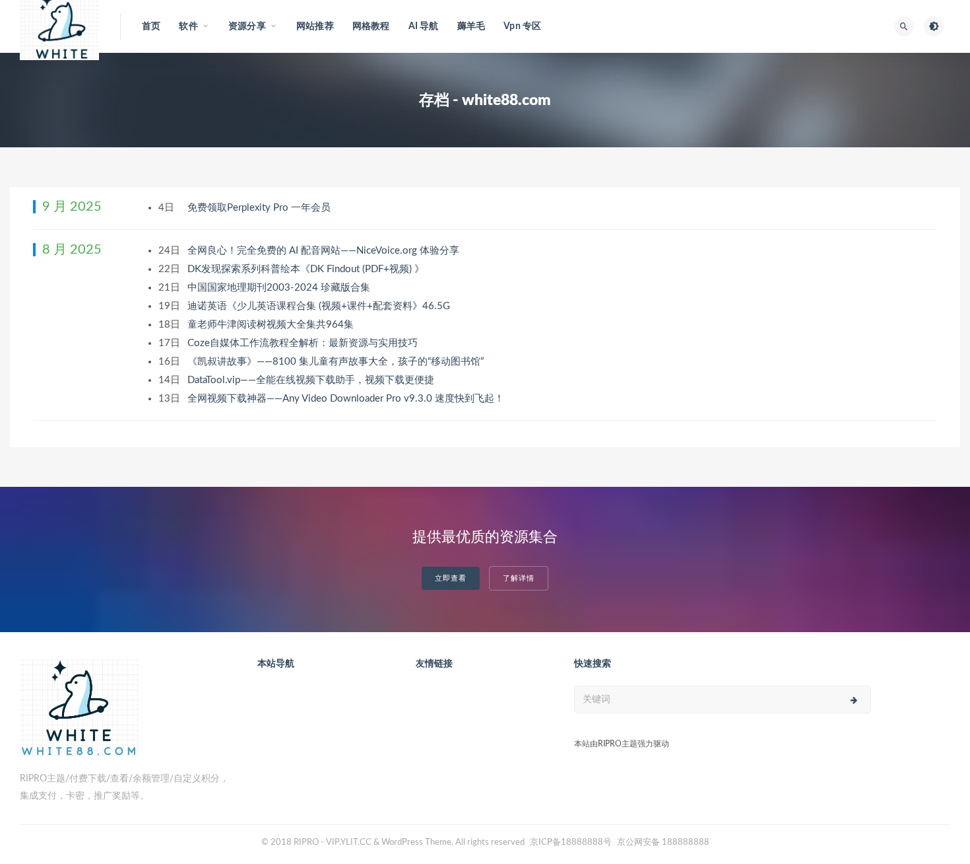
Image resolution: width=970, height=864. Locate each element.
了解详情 (518, 578)
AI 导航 (423, 26)
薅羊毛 (471, 26)
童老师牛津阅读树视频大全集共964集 (271, 325)
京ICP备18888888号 (572, 842)
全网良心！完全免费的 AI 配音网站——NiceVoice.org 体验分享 (324, 251)
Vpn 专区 (522, 26)
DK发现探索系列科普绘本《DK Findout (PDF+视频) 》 (307, 269)
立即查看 (451, 578)
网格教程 (371, 26)
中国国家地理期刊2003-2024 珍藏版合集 (280, 288)
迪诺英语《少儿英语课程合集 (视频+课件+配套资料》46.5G (320, 306)
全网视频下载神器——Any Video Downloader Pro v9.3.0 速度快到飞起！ (347, 399)
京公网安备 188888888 (663, 842)
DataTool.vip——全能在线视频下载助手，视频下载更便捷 (312, 380)
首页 (151, 26)
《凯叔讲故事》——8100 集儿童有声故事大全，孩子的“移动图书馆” (336, 362)
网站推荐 (315, 26)
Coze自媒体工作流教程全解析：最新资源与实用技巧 (303, 343)
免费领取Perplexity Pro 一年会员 (260, 208)
